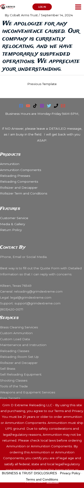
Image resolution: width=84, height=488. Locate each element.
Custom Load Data (15, 339)
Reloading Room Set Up (19, 357)
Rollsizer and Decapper (19, 187)
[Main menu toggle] (78, 7)
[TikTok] (35, 106)
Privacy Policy (70, 473)
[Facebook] (21, 106)
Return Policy (11, 230)
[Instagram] (42, 106)
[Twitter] (49, 106)
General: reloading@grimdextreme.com (31, 291)
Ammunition (9, 164)
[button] (42, 6)
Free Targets (10, 398)
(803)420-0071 (11, 309)
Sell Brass (7, 368)
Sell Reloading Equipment (21, 374)
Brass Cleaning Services (19, 327)
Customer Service (14, 218)
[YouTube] (28, 106)
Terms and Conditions (42, 479)
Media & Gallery (12, 224)
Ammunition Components (20, 170)
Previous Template (42, 84)
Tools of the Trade (14, 386)
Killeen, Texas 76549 (16, 285)
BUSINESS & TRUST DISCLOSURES (29, 473)
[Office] (56, 106)
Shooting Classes (13, 380)
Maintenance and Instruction (23, 345)
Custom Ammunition (16, 333)
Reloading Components (19, 181)
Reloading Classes (14, 351)
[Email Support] (63, 106)
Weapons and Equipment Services (27, 392)
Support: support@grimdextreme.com (30, 303)
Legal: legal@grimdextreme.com (25, 297)
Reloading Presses (15, 176)
